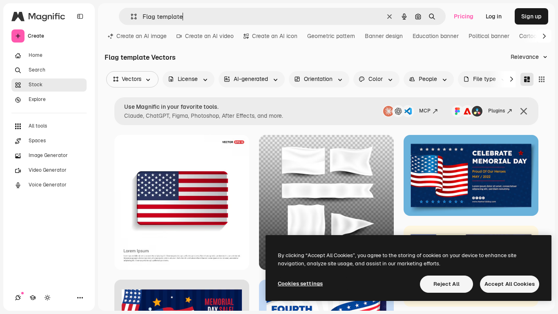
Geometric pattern (331, 36)
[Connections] (18, 297)
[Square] (541, 79)
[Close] (524, 111)
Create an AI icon (274, 36)
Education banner (436, 36)
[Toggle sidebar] (80, 16)
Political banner (489, 36)
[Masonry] (526, 79)
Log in (494, 16)
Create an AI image (141, 36)
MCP (425, 111)
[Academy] (32, 297)
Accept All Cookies (509, 283)
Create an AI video (209, 36)
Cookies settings (300, 283)
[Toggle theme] (47, 297)
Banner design (384, 36)
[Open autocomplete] (130, 16)
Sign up (531, 16)
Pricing (463, 16)
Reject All (446, 283)
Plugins (496, 111)
